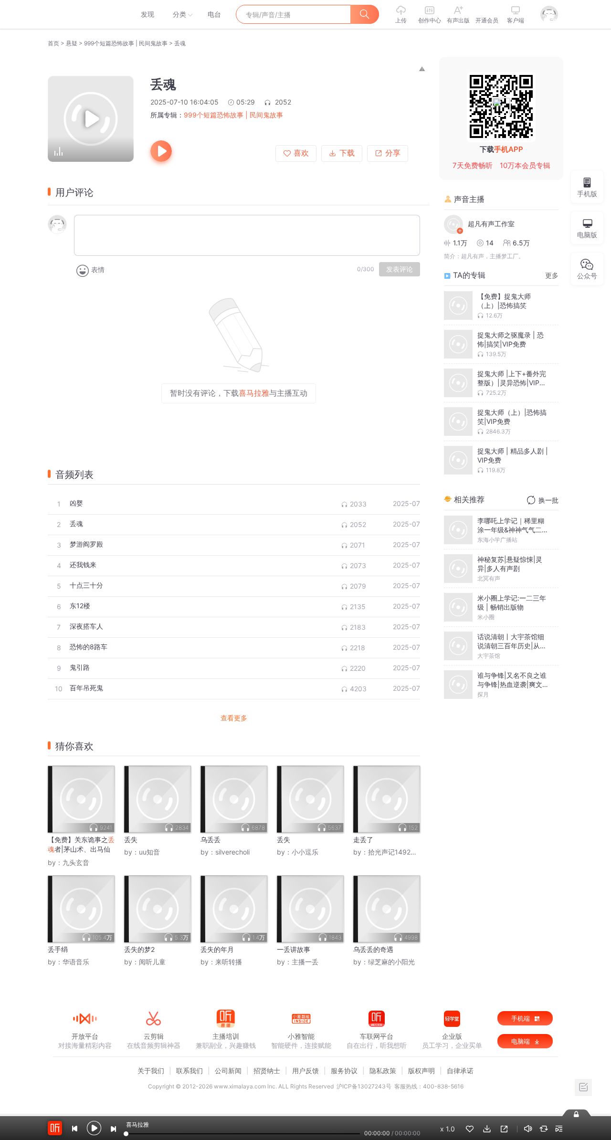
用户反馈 (305, 1070)
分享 (392, 153)
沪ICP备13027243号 (364, 1086)
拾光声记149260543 (400, 852)
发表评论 (399, 269)
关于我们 (150, 1070)
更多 (551, 275)
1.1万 (460, 243)
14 (490, 243)
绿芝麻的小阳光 (391, 962)
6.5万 (521, 243)
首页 (53, 43)
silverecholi (232, 852)
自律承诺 (460, 1070)
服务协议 (344, 1070)
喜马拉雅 (84, 14)
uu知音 (149, 852)
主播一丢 (305, 962)
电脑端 (521, 1041)
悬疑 (71, 43)
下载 (347, 153)
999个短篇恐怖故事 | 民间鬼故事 (126, 43)
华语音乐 (76, 962)
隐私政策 (382, 1070)
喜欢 (301, 153)
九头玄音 (76, 862)
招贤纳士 (266, 1070)
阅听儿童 (152, 962)
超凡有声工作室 (491, 224)
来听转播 (228, 962)
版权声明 (421, 1070)
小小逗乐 (305, 852)
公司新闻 (228, 1070)
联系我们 (189, 1070)
